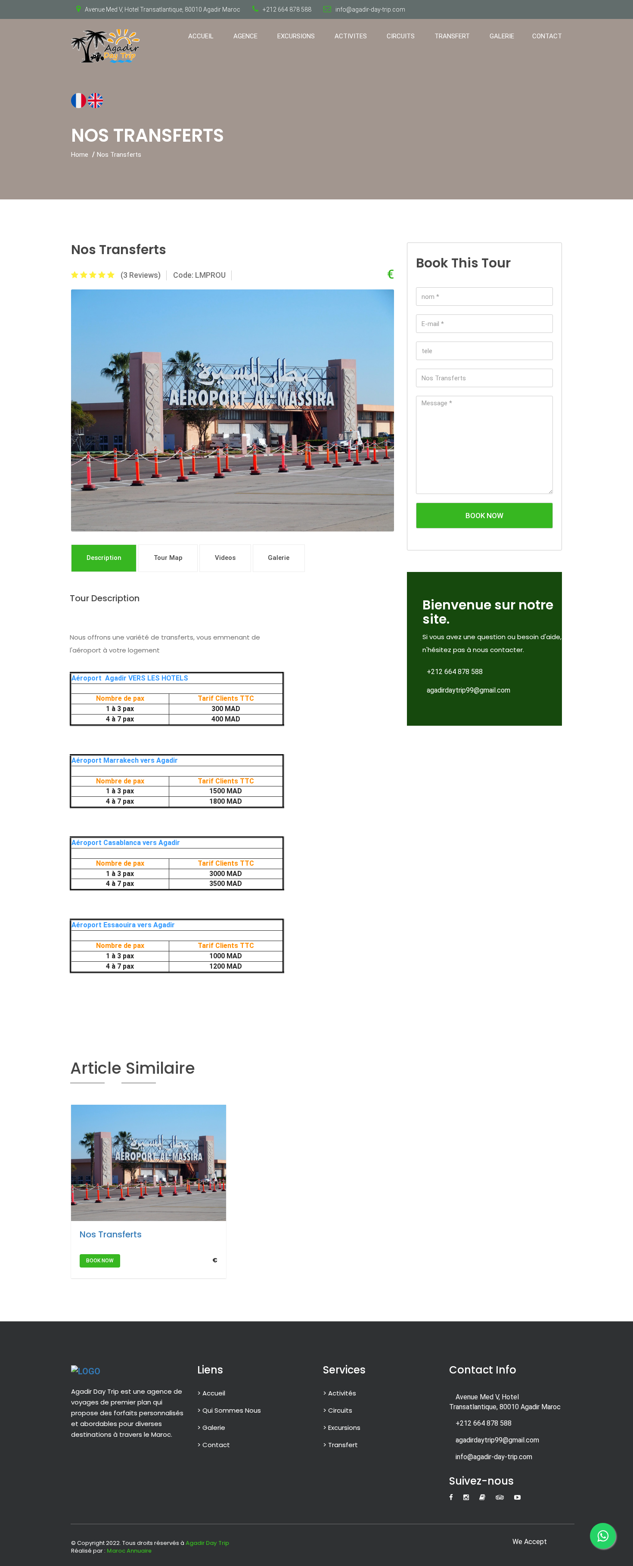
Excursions (296, 36)
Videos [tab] (225, 558)
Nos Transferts (111, 1234)
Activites (351, 36)
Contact (547, 36)
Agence (245, 36)
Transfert (452, 36)
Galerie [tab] (278, 558)
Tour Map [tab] (168, 558)
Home (79, 154)
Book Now (484, 515)
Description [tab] (104, 558)
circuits (401, 36)
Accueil (201, 36)
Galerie (502, 36)
